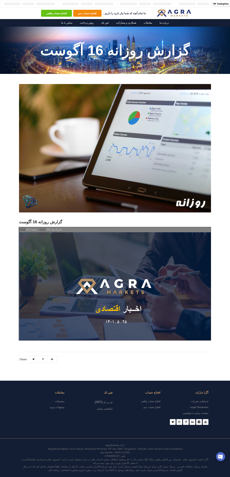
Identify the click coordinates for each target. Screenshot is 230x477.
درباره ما (164, 22)
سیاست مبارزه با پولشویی (195, 413)
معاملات (148, 22)
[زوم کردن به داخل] (44, 229)
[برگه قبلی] (21, 229)
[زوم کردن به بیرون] (41, 229)
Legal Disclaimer (199, 407)
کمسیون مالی (189, 459)
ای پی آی (103, 402)
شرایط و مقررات (199, 401)
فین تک (105, 22)
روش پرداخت (87, 22)
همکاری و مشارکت (126, 22)
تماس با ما (66, 22)
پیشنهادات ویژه (57, 407)
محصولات (59, 401)
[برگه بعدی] (24, 229)
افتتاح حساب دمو (87, 13)
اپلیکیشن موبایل (104, 408)
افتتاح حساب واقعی (56, 13)
